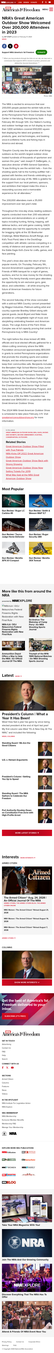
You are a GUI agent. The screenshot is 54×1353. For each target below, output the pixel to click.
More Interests (26, 858)
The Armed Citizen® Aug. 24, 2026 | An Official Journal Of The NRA (25, 899)
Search (5, 1059)
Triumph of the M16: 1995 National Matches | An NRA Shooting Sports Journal (40, 657)
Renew (26, 2)
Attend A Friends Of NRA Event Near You (24, 1331)
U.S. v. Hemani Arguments (15, 759)
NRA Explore (7, 1107)
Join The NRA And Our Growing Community (25, 1259)
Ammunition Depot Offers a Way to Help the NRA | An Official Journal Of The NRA (12, 657)
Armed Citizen (9, 863)
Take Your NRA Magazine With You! (21, 1225)
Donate (34, 2)
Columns (11, 736)
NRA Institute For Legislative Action (16, 1103)
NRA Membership (9, 1116)
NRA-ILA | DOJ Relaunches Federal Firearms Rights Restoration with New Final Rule (12, 629)
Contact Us (6, 1048)
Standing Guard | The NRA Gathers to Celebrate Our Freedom (15, 796)
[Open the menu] (51, 9)
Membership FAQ (9, 1123)
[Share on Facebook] (4, 44)
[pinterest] (16, 44)
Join (20, 2)
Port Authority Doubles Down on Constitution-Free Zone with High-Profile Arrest (17, 813)
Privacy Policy (7, 1342)
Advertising (6, 1044)
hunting (38, 435)
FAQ (3, 1051)
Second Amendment (25, 435)
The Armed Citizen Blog (26, 903)
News (4, 39)
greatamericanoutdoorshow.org (18, 417)
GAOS (39, 432)
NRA (35, 432)
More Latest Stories (33, 832)
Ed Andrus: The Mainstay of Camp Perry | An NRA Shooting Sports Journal (38, 624)
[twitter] (10, 44)
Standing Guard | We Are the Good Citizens (16, 744)
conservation (12, 437)
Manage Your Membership (12, 1127)
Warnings (5, 1345)
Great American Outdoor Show (19, 432)
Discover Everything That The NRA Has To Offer (24, 1296)
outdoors (22, 437)
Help (4, 1055)
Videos (5, 1093)
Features (5, 1086)
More (17, 676)
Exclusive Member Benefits (13, 1120)
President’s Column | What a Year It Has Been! (25, 716)
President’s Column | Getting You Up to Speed (16, 778)
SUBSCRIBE (15, 1016)
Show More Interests (33, 982)
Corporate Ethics (34, 1342)
